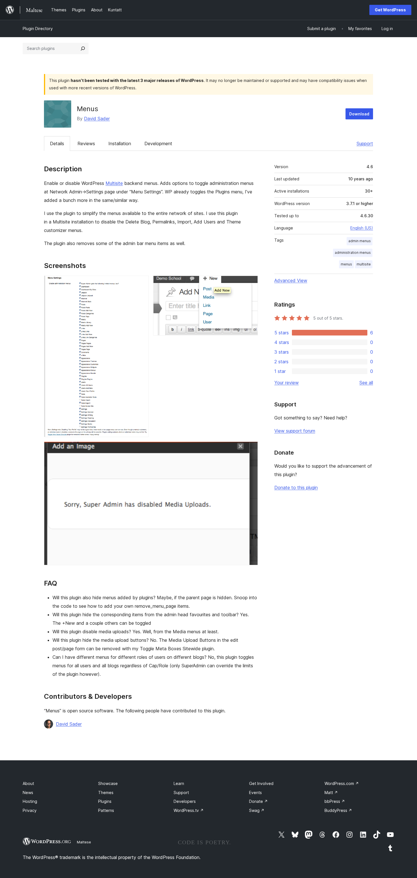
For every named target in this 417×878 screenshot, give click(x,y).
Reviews (86, 143)
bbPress (335, 801)
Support (365, 143)
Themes (105, 792)
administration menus (353, 252)
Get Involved (261, 783)
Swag (256, 810)
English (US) (361, 227)
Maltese (84, 842)
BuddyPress (338, 810)
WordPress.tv (189, 810)
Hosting (30, 801)
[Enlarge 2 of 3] (250, 283)
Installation (119, 143)
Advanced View (290, 280)
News (28, 792)
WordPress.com (342, 783)
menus (346, 264)
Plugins (104, 801)
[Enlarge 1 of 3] (141, 283)
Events (255, 792)
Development (158, 143)
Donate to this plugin (296, 487)
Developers (185, 801)
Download (359, 113)
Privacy (30, 810)
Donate (258, 801)
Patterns (106, 810)
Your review (286, 382)
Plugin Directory (38, 28)
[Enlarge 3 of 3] (250, 449)
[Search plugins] (83, 48)
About (28, 783)
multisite (364, 264)
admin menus (359, 241)
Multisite (114, 183)
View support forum (294, 431)
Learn (179, 783)
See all (366, 382)
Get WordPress (390, 9)
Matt (331, 792)
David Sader (97, 118)
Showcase (108, 783)
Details (57, 143)
